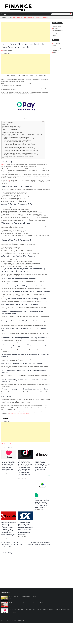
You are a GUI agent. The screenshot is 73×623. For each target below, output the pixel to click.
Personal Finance (58, 30)
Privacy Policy (57, 48)
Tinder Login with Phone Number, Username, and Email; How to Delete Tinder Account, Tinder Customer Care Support (42, 466)
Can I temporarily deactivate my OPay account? (17, 141)
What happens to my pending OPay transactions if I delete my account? (22, 150)
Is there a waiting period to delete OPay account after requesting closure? (22, 143)
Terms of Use (56, 43)
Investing (55, 28)
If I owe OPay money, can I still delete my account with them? (20, 156)
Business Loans (57, 26)
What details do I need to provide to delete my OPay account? (20, 147)
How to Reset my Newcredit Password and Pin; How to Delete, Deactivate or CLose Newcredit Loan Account (42, 503)
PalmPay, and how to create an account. (19, 413)
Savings (5, 50)
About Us (55, 45)
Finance (10, 50)
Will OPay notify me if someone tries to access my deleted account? (21, 153)
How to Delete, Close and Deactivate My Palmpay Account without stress (11, 544)
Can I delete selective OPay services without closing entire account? (21, 146)
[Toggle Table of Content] (42, 122)
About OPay (6, 124)
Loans (54, 35)
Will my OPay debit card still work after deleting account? (19, 140)
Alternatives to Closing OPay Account (12, 132)
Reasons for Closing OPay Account (12, 126)
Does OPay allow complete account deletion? (16, 135)
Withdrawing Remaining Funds (11, 129)
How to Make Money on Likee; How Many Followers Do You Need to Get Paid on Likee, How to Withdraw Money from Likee (8, 466)
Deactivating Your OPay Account (11, 131)
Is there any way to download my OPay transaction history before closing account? (25, 148)
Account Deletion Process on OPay (12, 127)
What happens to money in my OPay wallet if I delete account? (20, 138)
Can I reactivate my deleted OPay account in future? (17, 137)
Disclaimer (56, 52)
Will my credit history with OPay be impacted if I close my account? (21, 144)
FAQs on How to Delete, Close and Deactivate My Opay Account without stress (23, 134)
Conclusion (6, 157)
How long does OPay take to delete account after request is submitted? (22, 154)
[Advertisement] (25, 32)
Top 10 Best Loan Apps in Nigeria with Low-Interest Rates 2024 (26, 603)
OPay (2, 164)
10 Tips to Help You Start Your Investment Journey (22, 596)
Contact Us (56, 50)
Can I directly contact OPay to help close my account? (18, 151)
